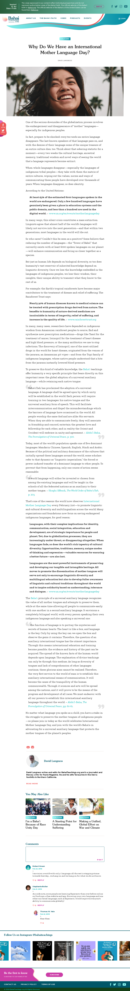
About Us (31, 18)
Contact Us (10, 984)
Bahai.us (34, 10)
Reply (41, 880)
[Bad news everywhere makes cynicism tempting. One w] (65, 951)
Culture (65, 39)
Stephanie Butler (40, 886)
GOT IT (99, 6)
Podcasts (75, 18)
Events (87, 18)
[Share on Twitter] (3, 130)
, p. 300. (51, 436)
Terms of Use (48, 984)
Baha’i (86, 369)
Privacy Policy (29, 984)
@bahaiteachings (42, 934)
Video (63, 18)
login (123, 18)
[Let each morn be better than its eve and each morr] (20, 951)
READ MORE (32, 783)
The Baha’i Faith (48, 18)
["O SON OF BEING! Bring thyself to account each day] (42, 951)
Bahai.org (32, 7)
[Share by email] (28, 746)
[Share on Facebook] (3, 125)
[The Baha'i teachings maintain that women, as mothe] (108, 951)
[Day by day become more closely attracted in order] (87, 951)
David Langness (53, 760)
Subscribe (54, 974)
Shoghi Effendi (57, 490)
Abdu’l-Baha (93, 432)
